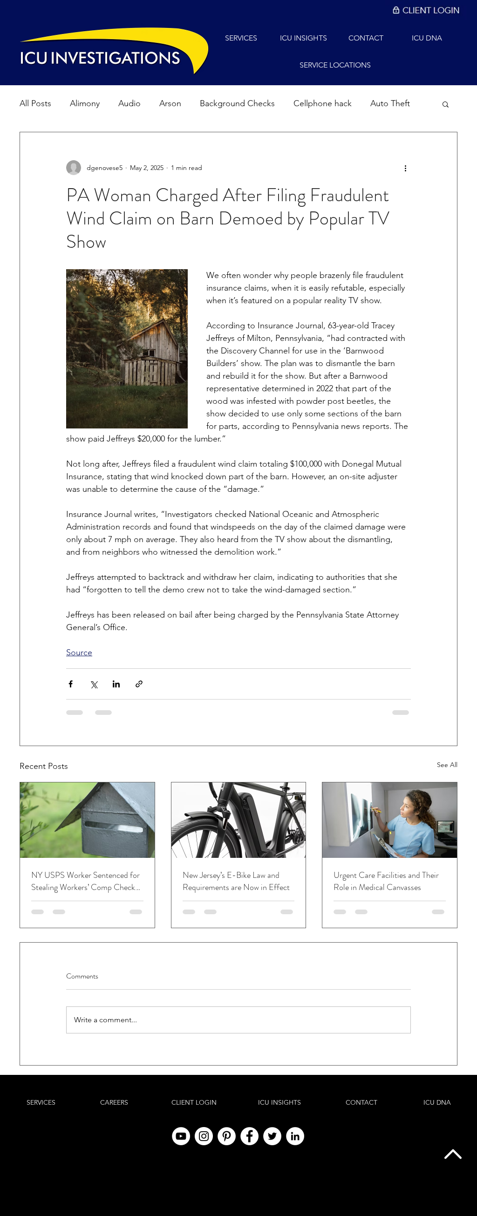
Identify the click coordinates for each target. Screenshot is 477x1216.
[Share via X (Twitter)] (93, 683)
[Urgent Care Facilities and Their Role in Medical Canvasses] (389, 820)
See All (447, 765)
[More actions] (405, 167)
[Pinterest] (227, 1136)
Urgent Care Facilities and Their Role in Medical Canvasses (386, 881)
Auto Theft (390, 103)
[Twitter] (272, 1136)
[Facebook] (249, 1136)
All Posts (35, 103)
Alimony (85, 103)
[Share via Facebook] (70, 683)
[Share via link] (139, 683)
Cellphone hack (322, 103)
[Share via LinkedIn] (116, 683)
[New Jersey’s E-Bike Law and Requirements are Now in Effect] (238, 820)
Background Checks (237, 103)
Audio (129, 103)
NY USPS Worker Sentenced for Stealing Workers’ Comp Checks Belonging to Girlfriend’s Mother (85, 881)
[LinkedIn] (295, 1136)
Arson (170, 103)
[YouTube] (181, 1136)
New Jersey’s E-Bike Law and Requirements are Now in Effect (236, 881)
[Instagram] (204, 1136)
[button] (445, 104)
